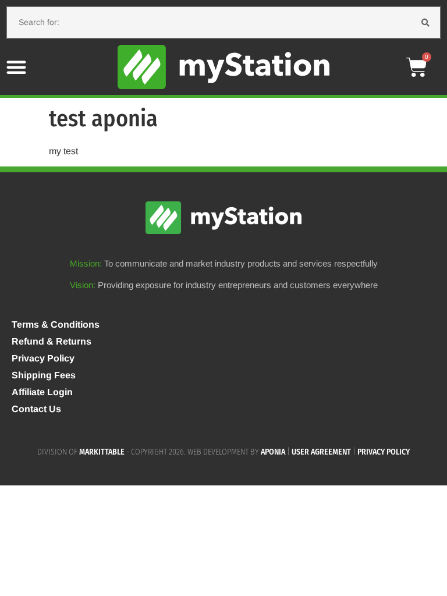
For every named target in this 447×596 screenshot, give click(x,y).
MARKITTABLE (102, 452)
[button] (16, 66)
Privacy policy (383, 452)
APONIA (273, 452)
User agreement (321, 452)
